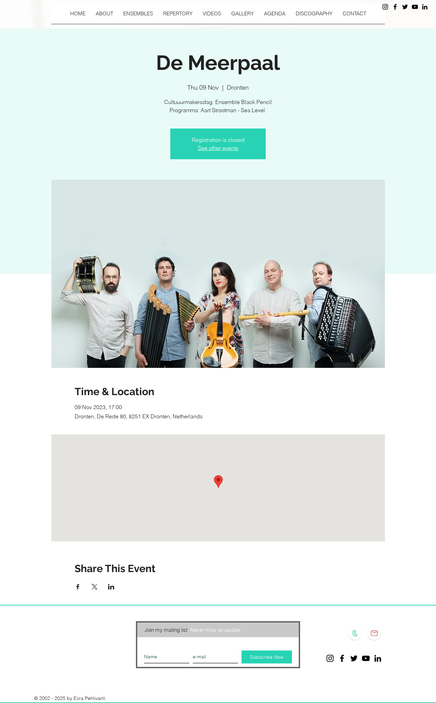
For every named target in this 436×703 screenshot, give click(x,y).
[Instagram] (385, 7)
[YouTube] (415, 7)
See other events (218, 148)
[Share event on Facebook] (78, 586)
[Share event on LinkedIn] (111, 586)
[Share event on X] (94, 586)
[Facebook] (395, 7)
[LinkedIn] (425, 7)
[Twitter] (405, 7)
